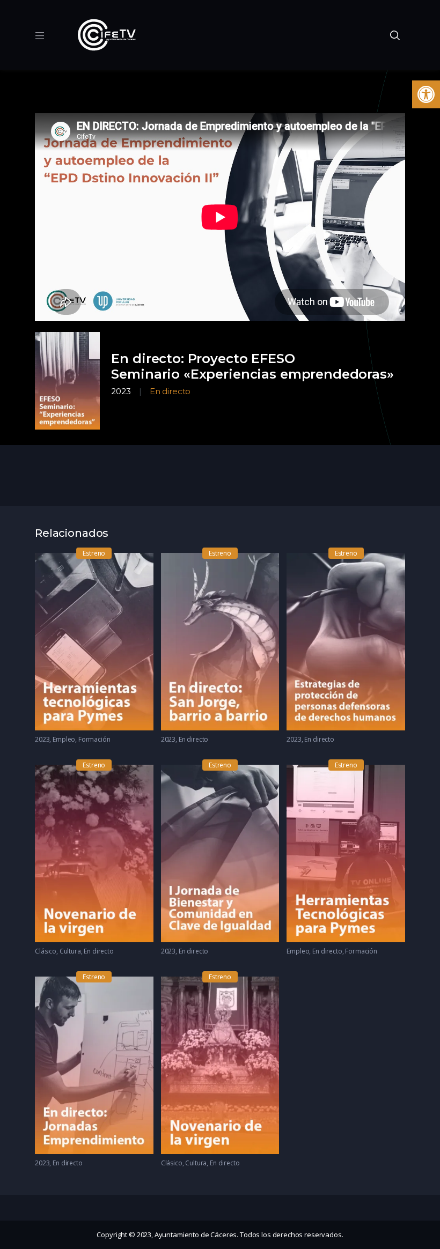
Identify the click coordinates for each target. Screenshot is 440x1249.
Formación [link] (94, 739)
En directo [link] (170, 391)
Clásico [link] (45, 951)
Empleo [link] (64, 739)
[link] (426, 94)
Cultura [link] (70, 951)
